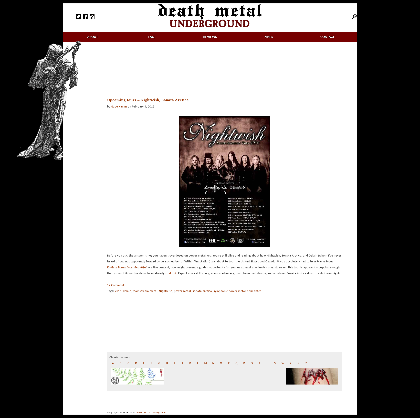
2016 (118, 291)
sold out (170, 273)
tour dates (254, 291)
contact (327, 37)
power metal (182, 291)
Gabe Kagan (119, 106)
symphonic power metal (230, 291)
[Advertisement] (225, 70)
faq (151, 37)
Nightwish (165, 291)
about (92, 37)
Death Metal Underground (151, 412)
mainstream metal (145, 291)
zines (268, 37)
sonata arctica (202, 291)
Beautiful (140, 267)
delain (127, 291)
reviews (210, 37)
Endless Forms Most (120, 267)
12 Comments (116, 285)
